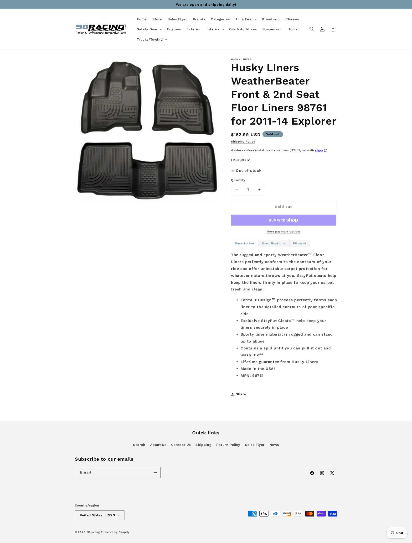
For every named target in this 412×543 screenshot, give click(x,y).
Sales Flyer (255, 445)
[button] (245, 19)
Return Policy (228, 445)
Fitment (299, 243)
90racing (93, 532)
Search (139, 445)
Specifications (273, 243)
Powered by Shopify (115, 532)
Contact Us (181, 445)
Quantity (238, 180)
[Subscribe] (155, 472)
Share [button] (241, 394)
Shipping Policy (243, 141)
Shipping (203, 445)
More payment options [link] (284, 231)
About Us (158, 445)
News (274, 445)
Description (244, 243)
